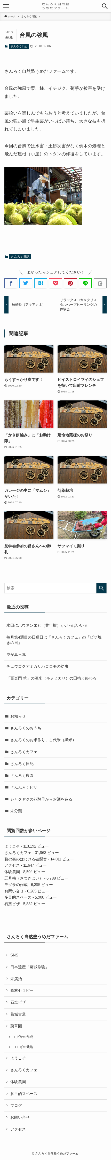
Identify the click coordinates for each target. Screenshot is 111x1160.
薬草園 (16, 1026)
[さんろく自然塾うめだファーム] (56, 6)
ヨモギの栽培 (23, 1047)
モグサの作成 (16, 884)
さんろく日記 (18, 46)
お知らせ (18, 716)
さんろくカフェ (23, 752)
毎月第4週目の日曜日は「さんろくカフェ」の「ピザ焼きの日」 (53, 640)
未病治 (16, 979)
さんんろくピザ (23, 787)
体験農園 (12, 871)
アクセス (12, 865)
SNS (14, 955)
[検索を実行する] (101, 588)
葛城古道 (18, 1014)
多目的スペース (17, 897)
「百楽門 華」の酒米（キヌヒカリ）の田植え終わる (51, 678)
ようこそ (12, 846)
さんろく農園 (22, 775)
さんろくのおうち (25, 728)
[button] (105, 6)
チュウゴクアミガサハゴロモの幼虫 (37, 666)
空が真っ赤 (16, 654)
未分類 (16, 811)
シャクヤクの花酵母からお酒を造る (41, 799)
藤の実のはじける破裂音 (25, 859)
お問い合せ (14, 891)
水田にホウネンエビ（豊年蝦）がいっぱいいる (47, 625)
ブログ (16, 1105)
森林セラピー (22, 990)
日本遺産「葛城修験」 (29, 967)
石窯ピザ (12, 903)
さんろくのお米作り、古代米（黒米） (43, 740)
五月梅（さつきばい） (23, 878)
